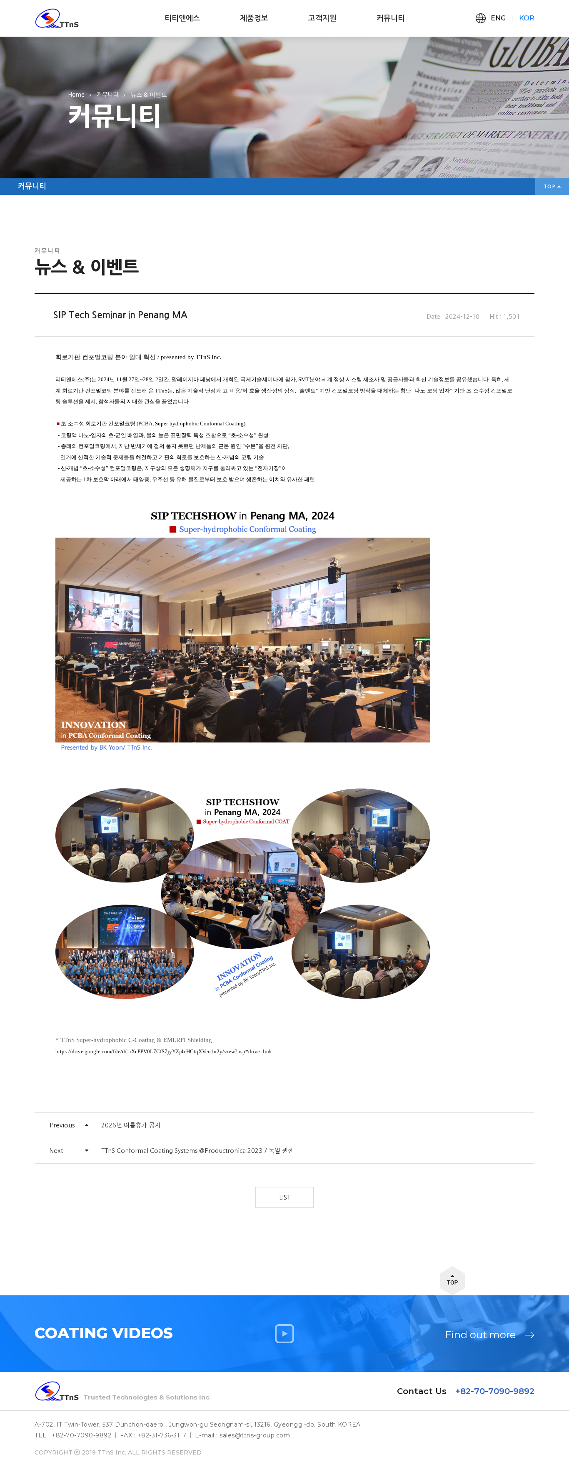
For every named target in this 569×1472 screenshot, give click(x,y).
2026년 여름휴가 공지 (130, 1125)
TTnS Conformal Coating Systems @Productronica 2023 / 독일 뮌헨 (197, 1150)
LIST (284, 1197)
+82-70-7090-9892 (494, 1391)
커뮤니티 (391, 18)
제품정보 (254, 18)
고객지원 (322, 18)
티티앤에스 (182, 18)
